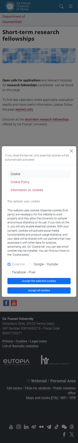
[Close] (71, 151)
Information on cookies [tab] (27, 190)
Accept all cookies (39, 290)
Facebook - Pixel (23, 272)
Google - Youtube (46, 264)
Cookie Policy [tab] (20, 182)
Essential (18, 264)
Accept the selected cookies (39, 281)
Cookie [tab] (15, 174)
